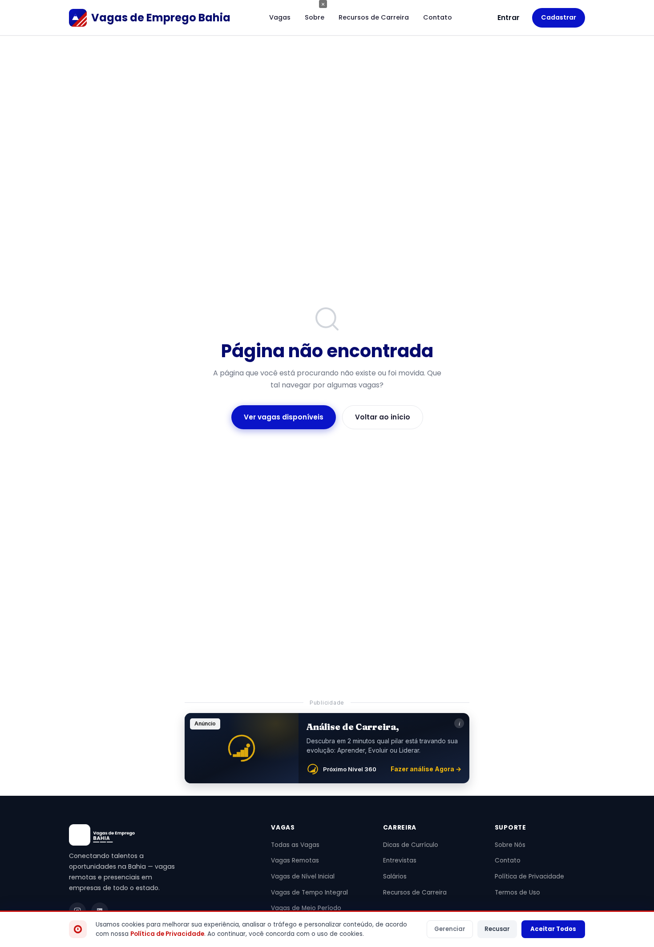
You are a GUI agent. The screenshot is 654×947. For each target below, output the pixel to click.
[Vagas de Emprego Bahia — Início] (159, 835)
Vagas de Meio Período (306, 908)
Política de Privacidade (529, 876)
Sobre (314, 17)
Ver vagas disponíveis (283, 417)
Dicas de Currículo (410, 845)
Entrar (508, 17)
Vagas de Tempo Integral (309, 892)
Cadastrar (558, 17)
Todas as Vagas (295, 845)
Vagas (280, 17)
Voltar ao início (382, 417)
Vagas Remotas (295, 860)
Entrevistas (399, 860)
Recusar (497, 929)
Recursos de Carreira (374, 17)
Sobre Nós (510, 845)
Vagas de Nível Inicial (303, 876)
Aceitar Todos (553, 929)
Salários (395, 876)
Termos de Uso (517, 892)
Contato (437, 17)
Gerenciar (449, 929)
